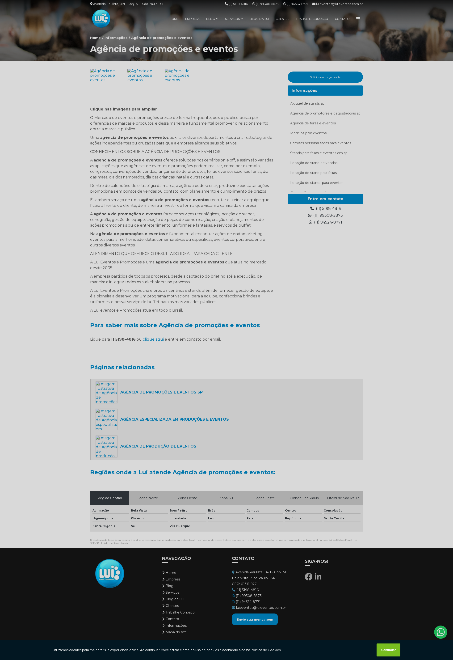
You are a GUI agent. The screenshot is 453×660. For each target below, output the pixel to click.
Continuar (388, 650)
